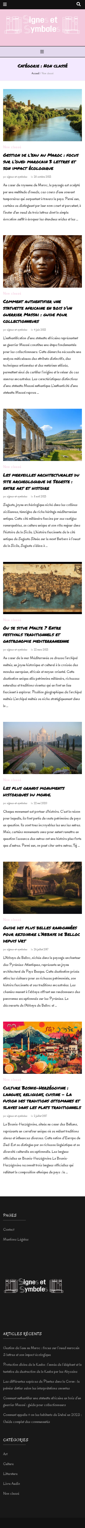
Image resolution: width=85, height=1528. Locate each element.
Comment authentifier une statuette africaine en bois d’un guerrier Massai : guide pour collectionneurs (37, 311)
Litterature (10, 1473)
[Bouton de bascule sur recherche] (79, 4)
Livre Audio (11, 1483)
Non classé (12, 147)
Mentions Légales (15, 1239)
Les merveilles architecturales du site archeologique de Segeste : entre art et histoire (41, 481)
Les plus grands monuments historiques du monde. (33, 791)
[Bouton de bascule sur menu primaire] (42, 52)
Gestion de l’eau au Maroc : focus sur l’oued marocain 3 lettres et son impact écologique (40, 161)
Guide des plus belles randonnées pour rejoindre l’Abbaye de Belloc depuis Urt (41, 934)
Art (5, 1454)
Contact (8, 1229)
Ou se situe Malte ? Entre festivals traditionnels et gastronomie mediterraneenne (36, 634)
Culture (8, 1464)
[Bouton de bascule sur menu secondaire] (5, 4)
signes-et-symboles (17, 177)
